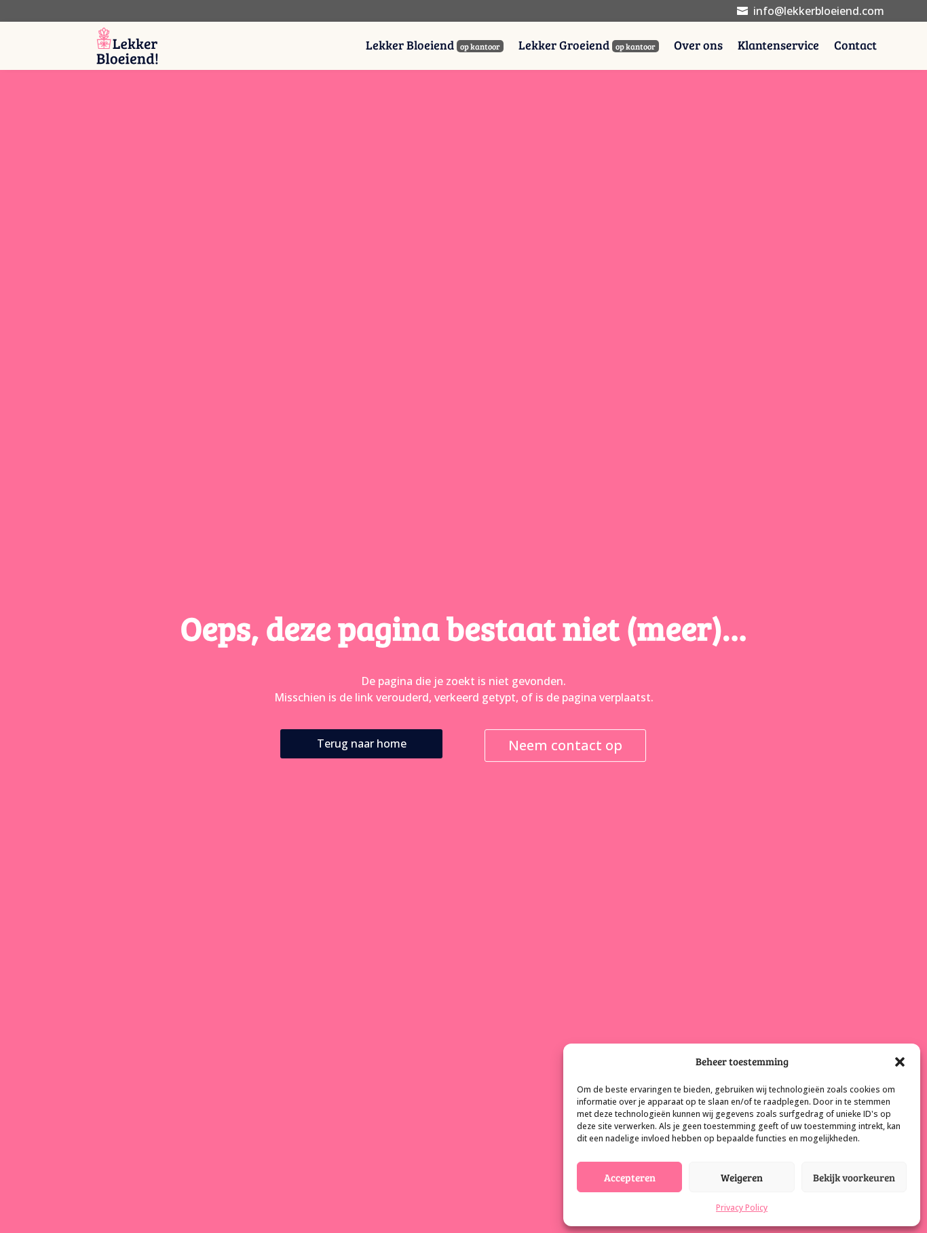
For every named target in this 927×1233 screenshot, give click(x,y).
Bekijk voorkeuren (854, 1177)
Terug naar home (361, 743)
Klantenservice (778, 46)
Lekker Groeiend (587, 46)
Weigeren (742, 1177)
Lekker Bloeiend (433, 46)
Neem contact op (565, 745)
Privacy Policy (742, 1207)
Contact (855, 46)
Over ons (698, 46)
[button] (900, 1062)
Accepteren (630, 1177)
